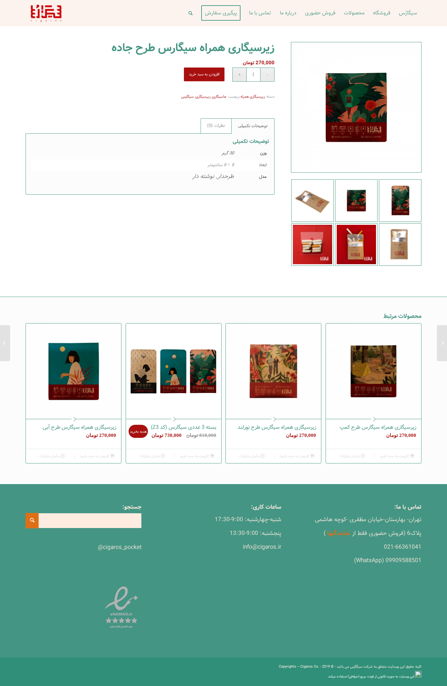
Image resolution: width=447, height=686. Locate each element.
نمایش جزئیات (350, 456)
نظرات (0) (216, 125)
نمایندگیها (338, 533)
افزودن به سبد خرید (204, 74)
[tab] (253, 125)
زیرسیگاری (202, 97)
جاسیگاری (219, 97)
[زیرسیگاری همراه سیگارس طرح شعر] (442, 343)
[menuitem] (408, 13)
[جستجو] (190, 13)
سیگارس (187, 97)
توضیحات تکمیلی (253, 125)
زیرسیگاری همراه (253, 97)
